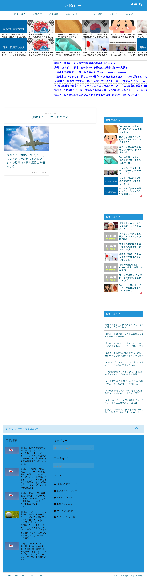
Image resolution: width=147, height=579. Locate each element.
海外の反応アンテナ (67, 484)
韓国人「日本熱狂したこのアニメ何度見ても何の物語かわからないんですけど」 (98, 95)
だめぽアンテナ (65, 497)
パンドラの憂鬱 (65, 510)
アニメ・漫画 (96, 14)
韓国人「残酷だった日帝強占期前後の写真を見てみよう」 (86, 63)
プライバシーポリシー (15, 575)
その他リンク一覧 (66, 517)
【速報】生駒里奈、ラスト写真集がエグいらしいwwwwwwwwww (90, 72)
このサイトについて (36, 575)
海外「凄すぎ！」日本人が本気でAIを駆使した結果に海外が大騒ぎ (91, 67)
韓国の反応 (20, 14)
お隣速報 (73, 5)
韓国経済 (37, 14)
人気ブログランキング (121, 14)
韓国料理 (53, 14)
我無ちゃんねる (65, 504)
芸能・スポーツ (74, 14)
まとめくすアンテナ (67, 491)
